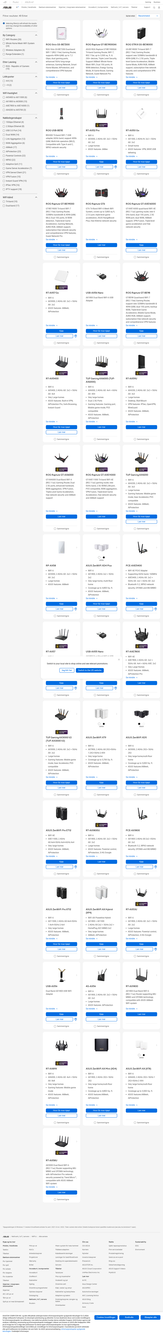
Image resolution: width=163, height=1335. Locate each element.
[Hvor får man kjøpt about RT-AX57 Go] (75, 336)
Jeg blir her (67, 670)
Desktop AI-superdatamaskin (66, 1261)
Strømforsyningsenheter (38, 1288)
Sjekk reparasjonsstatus (118, 1246)
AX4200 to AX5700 (11, 109)
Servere (58, 1265)
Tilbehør (6, 1254)
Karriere (85, 1250)
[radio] (99, 557)
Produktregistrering (116, 1253)
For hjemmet (7, 1261)
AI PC (84, 1280)
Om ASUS (86, 1246)
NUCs (31, 1250)
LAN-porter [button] (8, 76)
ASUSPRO (86, 1288)
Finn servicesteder (116, 1250)
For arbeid (7, 1269)
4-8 (4, 80)
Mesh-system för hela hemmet (66, 1246)
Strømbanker (60, 1305)
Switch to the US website (89, 670)
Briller (31, 1265)
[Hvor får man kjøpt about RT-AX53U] (155, 949)
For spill (6, 1265)
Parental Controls (10, 155)
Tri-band (6, 201)
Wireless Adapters (11, 49)
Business (157, 2)
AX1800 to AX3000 (11, 101)
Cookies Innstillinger (106, 1317)
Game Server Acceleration (14, 167)
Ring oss (112, 1261)
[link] (7, 7)
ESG (137, 1246)
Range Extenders (10, 53)
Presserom (86, 1261)
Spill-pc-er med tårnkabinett (13, 1302)
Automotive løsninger (90, 1292)
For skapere (7, 1273)
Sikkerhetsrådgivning (117, 1265)
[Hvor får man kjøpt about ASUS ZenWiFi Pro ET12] (75, 867)
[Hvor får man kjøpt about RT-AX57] (75, 688)
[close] (119, 660)
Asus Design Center (89, 1284)
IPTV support (9, 188)
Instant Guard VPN (11, 180)
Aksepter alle (151, 1317)
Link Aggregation (10, 138)
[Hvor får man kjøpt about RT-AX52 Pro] (115, 167)
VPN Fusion (8, 176)
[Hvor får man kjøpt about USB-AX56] (75, 1019)
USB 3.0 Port (8, 130)
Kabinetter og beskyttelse (65, 1292)
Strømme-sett (60, 1284)
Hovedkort (33, 1273)
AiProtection (8, 151)
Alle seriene (43, 1236)
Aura (84, 1307)
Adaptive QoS (9, 163)
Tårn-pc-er (7, 1298)
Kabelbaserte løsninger (64, 1253)
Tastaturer (59, 1273)
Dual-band (7, 205)
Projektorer (33, 1257)
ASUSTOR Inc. (87, 1265)
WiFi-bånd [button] (8, 197)
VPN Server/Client (11, 172)
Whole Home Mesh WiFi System (17, 42)
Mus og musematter (62, 1276)
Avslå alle (129, 1317)
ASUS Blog (86, 1299)
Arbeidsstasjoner (35, 1253)
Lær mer (61, 88)
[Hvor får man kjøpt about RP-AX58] (75, 609)
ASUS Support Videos (117, 1269)
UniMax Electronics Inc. (91, 1273)
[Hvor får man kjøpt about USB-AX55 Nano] (115, 688)
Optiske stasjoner (35, 1292)
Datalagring (33, 1296)
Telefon (5, 1250)
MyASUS (112, 1273)
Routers (32, 1303)
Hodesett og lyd (61, 1280)
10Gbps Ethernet (10, 121)
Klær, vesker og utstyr (63, 1288)
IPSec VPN (7, 184)
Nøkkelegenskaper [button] (12, 118)
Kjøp (101, 162)
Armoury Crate (88, 1303)
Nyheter (85, 1253)
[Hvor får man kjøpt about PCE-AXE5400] (155, 609)
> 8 (4, 84)
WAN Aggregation (11, 142)
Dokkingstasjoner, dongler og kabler (66, 1300)
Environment (140, 1250)
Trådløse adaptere (62, 1250)
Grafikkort (33, 1276)
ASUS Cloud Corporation (91, 1269)
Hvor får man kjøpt (61, 82)
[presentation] (4, 23)
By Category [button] (9, 35)
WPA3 (5, 159)
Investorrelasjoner (89, 1257)
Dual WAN (7, 134)
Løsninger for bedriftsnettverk (66, 1257)
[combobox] (148, 16)
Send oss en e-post (116, 1257)
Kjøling (31, 1284)
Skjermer (6, 1290)
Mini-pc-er (33, 1246)
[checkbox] (61, 95)
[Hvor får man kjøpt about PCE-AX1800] (155, 867)
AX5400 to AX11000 (12, 96)
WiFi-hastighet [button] (10, 93)
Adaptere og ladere (62, 1296)
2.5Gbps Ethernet (10, 125)
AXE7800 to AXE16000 (13, 105)
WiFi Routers (8, 39)
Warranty (32, 1261)
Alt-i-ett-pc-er (8, 1294)
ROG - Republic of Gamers (14, 65)
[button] (148, 2)
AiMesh (6, 146)
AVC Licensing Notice (90, 1296)
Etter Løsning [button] (9, 62)
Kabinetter (33, 1280)
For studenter (8, 1277)
